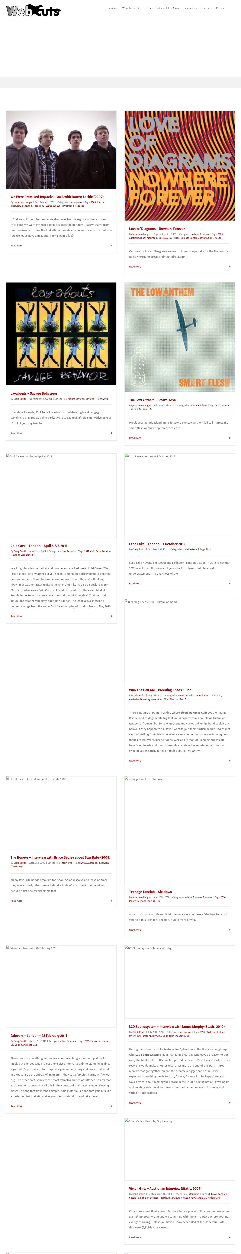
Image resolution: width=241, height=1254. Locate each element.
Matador (15, 554)
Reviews (89, 398)
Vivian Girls (214, 1197)
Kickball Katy (188, 1197)
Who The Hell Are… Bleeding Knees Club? (160, 690)
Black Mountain (149, 237)
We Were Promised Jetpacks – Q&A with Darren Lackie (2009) (57, 197)
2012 (208, 549)
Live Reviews (69, 551)
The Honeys (17, 866)
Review (203, 237)
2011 (105, 398)
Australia (134, 237)
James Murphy (149, 1035)
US (150, 409)
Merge (132, 901)
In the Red (153, 1197)
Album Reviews (200, 234)
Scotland (27, 205)
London (106, 551)
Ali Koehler (220, 1194)
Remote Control (189, 237)
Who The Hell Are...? (175, 699)
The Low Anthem (138, 409)
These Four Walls (42, 205)
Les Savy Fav (165, 237)
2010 (223, 897)
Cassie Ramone (137, 1197)
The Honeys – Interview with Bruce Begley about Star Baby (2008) (60, 857)
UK (158, 901)
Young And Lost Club (26, 1044)
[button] (230, 8)
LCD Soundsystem (168, 1035)
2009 (93, 202)
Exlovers (95, 1041)
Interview (16, 205)
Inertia (100, 202)
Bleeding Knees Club (151, 699)
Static (182, 1035)
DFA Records (212, 1032)
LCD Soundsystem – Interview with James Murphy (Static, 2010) (177, 1027)
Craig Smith (20, 398)
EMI (222, 1032)
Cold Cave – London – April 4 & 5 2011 (39, 546)
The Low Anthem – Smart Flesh (152, 400)
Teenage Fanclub (146, 901)
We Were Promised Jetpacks (68, 205)
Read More (16, 245)
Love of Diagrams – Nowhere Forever (157, 229)
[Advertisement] (120, 48)
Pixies (176, 237)
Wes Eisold (27, 554)
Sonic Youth (215, 237)
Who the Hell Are (198, 695)
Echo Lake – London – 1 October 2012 (157, 544)
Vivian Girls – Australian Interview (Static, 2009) (165, 1189)
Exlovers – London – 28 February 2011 (39, 1036)
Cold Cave (95, 551)
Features (183, 695)
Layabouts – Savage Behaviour (34, 393)
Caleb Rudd (138, 1032)
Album (225, 405)
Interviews (76, 202)
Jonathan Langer (23, 202)
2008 (83, 862)
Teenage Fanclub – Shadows (150, 892)
